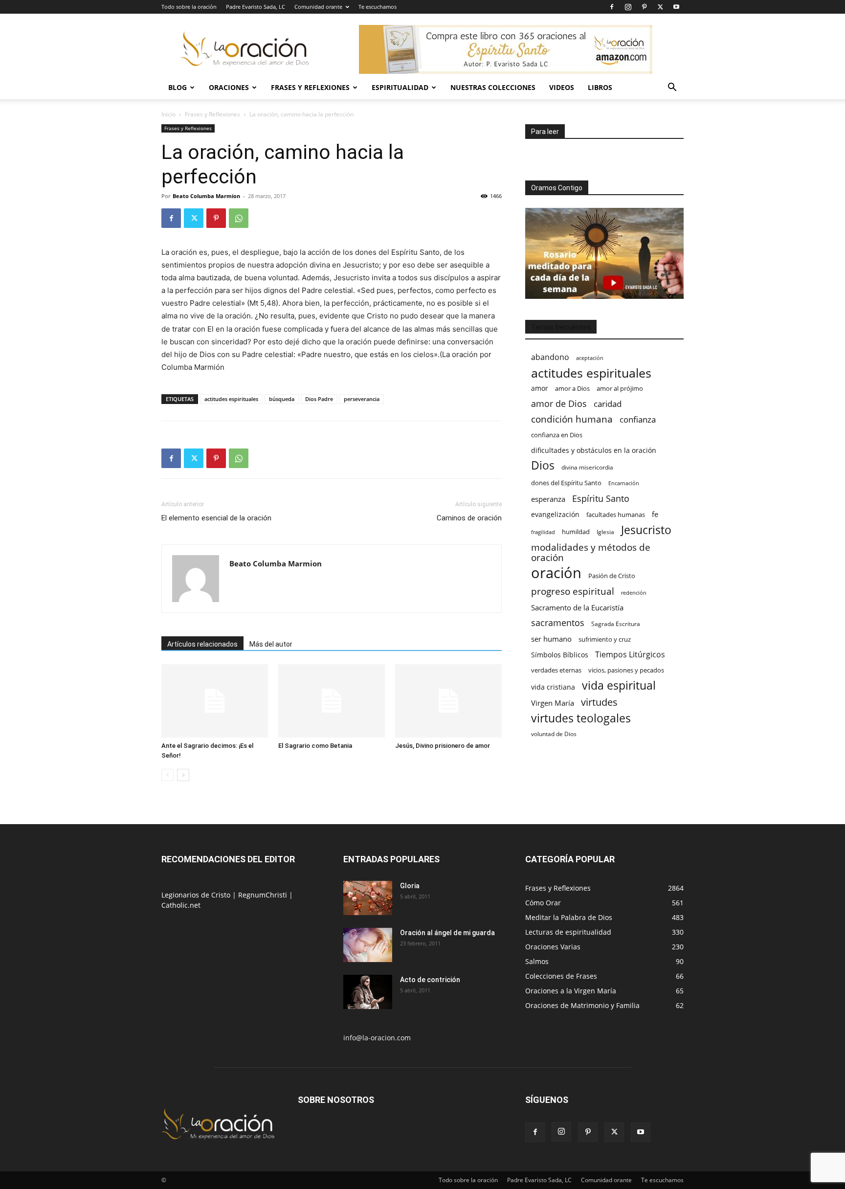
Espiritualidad (400, 87)
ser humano (551, 639)
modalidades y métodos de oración (590, 552)
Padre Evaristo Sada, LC (255, 6)
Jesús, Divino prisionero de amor (442, 745)
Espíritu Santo (600, 499)
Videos (561, 87)
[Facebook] (611, 7)
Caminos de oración (469, 518)
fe (655, 514)
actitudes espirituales (231, 399)
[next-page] (183, 775)
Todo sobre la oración (189, 6)
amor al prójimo (620, 388)
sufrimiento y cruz (604, 639)
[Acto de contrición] (367, 992)
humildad (576, 531)
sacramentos (557, 623)
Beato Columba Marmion (206, 196)
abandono (550, 357)
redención (633, 592)
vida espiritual (619, 685)
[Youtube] (676, 7)
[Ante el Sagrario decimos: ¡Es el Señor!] (214, 701)
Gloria (410, 886)
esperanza (548, 499)
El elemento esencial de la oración (216, 518)
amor (539, 388)
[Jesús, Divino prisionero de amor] (448, 701)
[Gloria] (367, 898)
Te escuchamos (377, 6)
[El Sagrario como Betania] (331, 701)
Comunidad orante (318, 6)
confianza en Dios (556, 434)
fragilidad (543, 532)
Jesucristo (646, 530)
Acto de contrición (430, 980)
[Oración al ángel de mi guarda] (367, 945)
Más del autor (270, 644)
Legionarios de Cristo (196, 894)
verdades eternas (556, 670)
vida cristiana (553, 687)
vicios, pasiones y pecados (626, 670)
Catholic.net (180, 905)
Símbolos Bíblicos (559, 654)
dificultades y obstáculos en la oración (593, 450)
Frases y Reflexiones (310, 87)
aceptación (589, 357)
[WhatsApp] (238, 218)
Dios (543, 465)
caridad (608, 404)
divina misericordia (587, 467)
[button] (672, 88)
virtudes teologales (581, 718)
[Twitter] (660, 7)
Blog (177, 87)
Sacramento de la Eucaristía (577, 607)
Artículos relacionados (202, 644)
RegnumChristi (263, 894)
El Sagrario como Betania (315, 745)
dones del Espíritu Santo (566, 482)
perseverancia (361, 399)
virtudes (599, 702)
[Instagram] (628, 7)
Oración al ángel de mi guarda (447, 933)
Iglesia (605, 532)
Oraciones (229, 87)
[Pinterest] (644, 7)
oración (556, 573)
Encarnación (623, 483)
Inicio (168, 114)
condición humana (572, 419)
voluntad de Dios (554, 734)
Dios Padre (319, 399)
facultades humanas (615, 514)
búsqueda (281, 399)
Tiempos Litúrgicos (630, 655)
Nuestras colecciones (492, 87)
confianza (638, 419)
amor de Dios (559, 404)
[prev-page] (167, 775)
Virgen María (552, 703)
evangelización (555, 514)
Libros (600, 87)
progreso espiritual (572, 591)
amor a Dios (572, 388)
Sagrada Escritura (615, 624)
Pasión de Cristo (611, 575)
